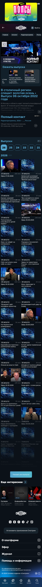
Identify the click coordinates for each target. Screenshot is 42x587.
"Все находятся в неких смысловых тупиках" (30, 199)
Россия (28, 120)
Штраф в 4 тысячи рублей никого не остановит (31, 366)
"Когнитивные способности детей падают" (8, 221)
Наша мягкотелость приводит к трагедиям (9, 424)
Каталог (14, 35)
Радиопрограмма (27, 35)
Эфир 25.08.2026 (27, 220)
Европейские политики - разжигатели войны (10, 346)
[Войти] (32, 28)
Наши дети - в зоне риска (30, 385)
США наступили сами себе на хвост (9, 263)
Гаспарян (4, 501)
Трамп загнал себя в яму (30, 404)
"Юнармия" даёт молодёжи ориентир (8, 305)
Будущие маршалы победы (11, 464)
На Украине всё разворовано (7, 325)
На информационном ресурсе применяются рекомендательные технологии (16, 569)
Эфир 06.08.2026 (27, 424)
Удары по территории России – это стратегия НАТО (30, 264)
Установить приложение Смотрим (21, 530)
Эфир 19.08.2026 (27, 324)
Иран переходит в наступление (28, 285)
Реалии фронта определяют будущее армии (29, 466)
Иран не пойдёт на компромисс (8, 243)
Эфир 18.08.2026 (7, 385)
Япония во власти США (9, 365)
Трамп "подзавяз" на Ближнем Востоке (8, 445)
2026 (10, 155)
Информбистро (20, 501)
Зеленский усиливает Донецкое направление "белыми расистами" (30, 178)
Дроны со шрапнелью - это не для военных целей (10, 404)
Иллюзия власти (34, 501)
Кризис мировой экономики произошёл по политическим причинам (10, 200)
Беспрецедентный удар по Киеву (31, 305)
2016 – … (20, 120)
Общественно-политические (13, 124)
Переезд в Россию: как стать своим (30, 445)
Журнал (7, 553)
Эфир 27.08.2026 (7, 176)
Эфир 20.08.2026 (7, 284)
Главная (5, 35)
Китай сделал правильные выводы (31, 346)
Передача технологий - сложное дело (30, 243)
